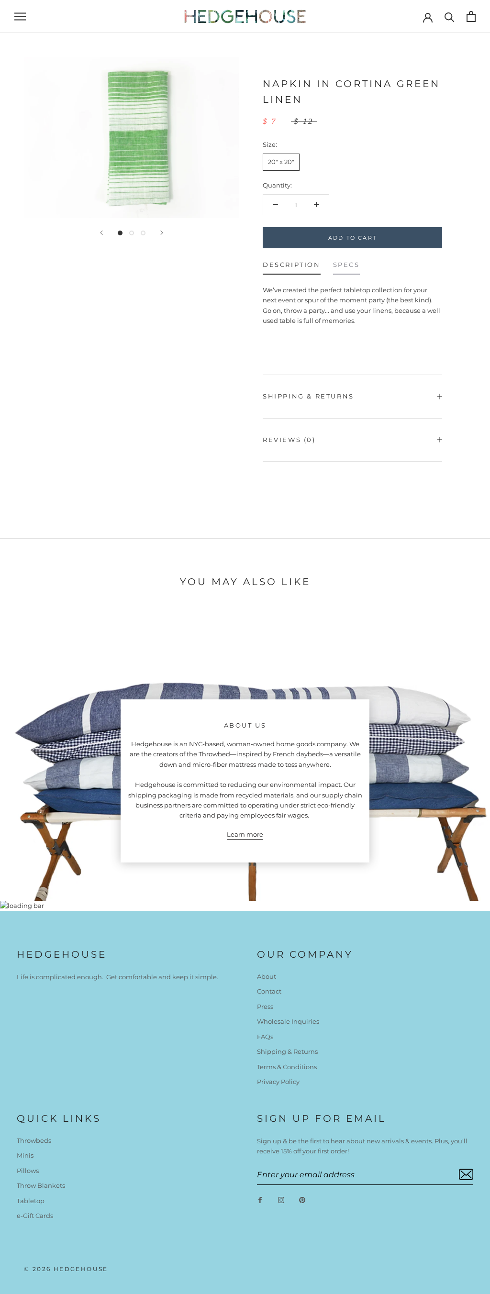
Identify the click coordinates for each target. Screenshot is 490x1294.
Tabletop (31, 1201)
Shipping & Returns (308, 396)
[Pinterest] (302, 1199)
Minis (25, 1155)
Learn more (245, 834)
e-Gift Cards (35, 1215)
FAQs (265, 1036)
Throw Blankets (41, 1185)
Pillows (28, 1170)
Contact (269, 991)
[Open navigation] (20, 16)
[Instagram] (281, 1199)
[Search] (450, 16)
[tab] (292, 267)
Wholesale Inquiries (288, 1021)
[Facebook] (260, 1199)
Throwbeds (34, 1140)
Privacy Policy (278, 1081)
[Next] (161, 233)
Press (265, 1006)
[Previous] (101, 233)
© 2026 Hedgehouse (66, 1268)
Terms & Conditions (287, 1067)
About (266, 976)
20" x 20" (281, 162)
